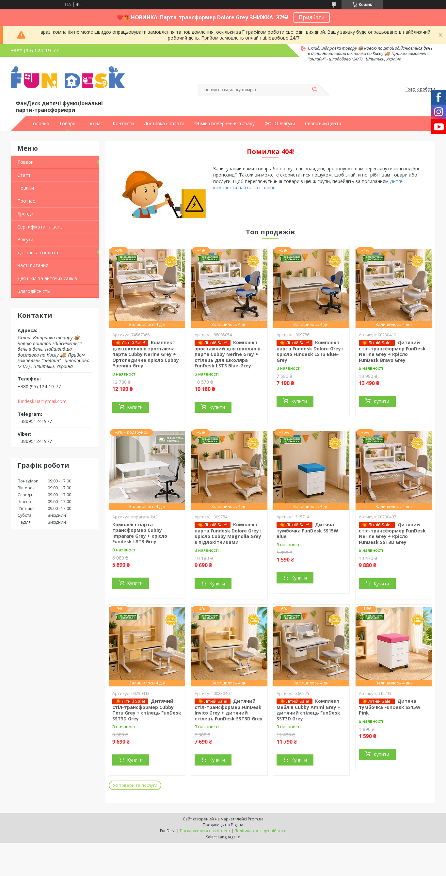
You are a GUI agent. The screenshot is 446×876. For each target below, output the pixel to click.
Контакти (123, 123)
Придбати (312, 17)
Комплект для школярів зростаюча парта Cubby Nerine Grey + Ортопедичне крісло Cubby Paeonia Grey (145, 354)
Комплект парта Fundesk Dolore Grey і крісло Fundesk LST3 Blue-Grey (310, 351)
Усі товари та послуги (135, 785)
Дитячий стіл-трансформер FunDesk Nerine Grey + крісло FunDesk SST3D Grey (392, 533)
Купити (135, 407)
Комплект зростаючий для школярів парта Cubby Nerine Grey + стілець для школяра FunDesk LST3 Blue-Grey (228, 354)
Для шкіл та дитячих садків (47, 278)
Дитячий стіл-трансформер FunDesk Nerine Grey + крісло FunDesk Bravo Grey (392, 351)
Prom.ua (255, 819)
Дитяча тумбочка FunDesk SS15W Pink (390, 707)
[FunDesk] (68, 82)
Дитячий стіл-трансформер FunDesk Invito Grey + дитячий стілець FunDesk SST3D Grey (229, 710)
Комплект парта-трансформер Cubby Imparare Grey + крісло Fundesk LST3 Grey (139, 533)
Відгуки (25, 239)
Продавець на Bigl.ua (223, 825)
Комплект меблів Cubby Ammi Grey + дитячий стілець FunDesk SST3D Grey (309, 710)
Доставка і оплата (164, 123)
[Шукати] (314, 89)
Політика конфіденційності (260, 831)
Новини (25, 188)
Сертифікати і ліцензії (41, 227)
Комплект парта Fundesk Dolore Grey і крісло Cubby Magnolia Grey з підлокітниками (228, 533)
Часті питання (32, 265)
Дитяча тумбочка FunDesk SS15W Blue (307, 530)
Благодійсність (33, 291)
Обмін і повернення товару (224, 123)
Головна (39, 123)
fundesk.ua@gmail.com (42, 401)
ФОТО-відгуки (279, 123)
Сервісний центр (323, 123)
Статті (24, 175)
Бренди (25, 214)
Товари (67, 123)
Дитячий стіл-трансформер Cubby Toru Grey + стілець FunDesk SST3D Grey (146, 710)
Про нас (94, 123)
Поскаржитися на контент (205, 831)
